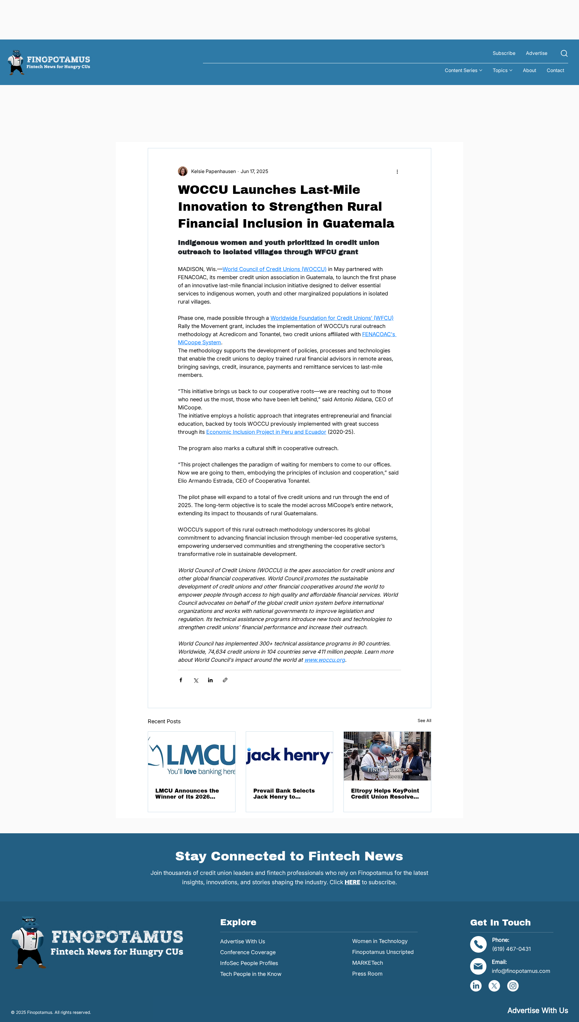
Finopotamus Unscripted (383, 952)
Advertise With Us (242, 941)
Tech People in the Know (250, 974)
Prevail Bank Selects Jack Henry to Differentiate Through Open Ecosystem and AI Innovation (288, 794)
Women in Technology (380, 941)
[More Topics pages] (510, 70)
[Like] (564, 53)
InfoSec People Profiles (249, 963)
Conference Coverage (248, 952)
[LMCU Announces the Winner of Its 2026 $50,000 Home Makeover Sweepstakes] (191, 756)
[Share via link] (225, 680)
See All (424, 720)
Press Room (367, 973)
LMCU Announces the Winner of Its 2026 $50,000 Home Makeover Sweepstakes (190, 794)
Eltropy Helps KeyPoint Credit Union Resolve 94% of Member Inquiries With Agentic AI (385, 794)
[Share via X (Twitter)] (195, 680)
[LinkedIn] (476, 986)
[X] (494, 986)
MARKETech (367, 963)
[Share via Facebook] (181, 680)
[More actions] (397, 171)
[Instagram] (513, 986)
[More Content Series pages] (480, 70)
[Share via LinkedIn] (210, 680)
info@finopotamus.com (521, 971)
